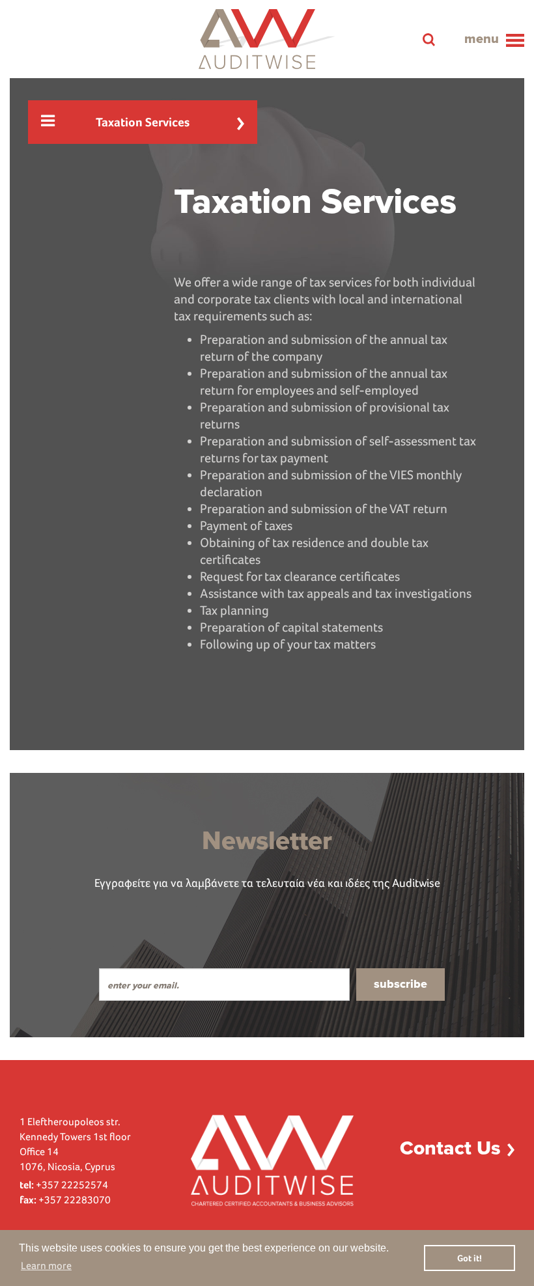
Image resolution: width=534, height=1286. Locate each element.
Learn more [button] (46, 1265)
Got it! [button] (469, 1258)
